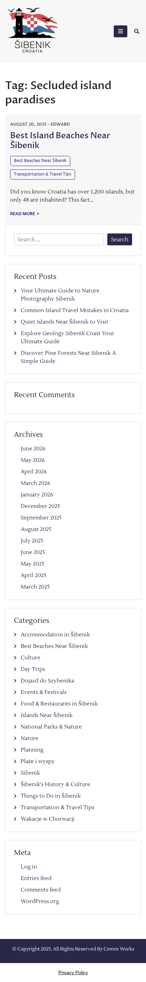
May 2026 (33, 460)
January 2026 (37, 494)
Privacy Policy (73, 972)
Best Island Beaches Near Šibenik (60, 140)
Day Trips (33, 669)
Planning (32, 749)
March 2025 (35, 587)
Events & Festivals (44, 692)
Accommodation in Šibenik (55, 634)
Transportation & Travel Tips (42, 174)
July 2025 (32, 540)
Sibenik (30, 773)
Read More (23, 214)
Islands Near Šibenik (47, 715)
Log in (29, 866)
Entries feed (36, 878)
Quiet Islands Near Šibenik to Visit (64, 322)
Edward (60, 124)
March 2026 (35, 483)
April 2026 (34, 471)
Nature (29, 738)
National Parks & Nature (51, 726)
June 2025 (33, 552)
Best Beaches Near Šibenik (40, 161)
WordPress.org (40, 901)
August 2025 (36, 529)
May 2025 (32, 563)
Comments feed (41, 889)
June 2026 (33, 448)
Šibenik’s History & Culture (55, 784)
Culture (30, 657)
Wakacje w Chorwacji (48, 819)
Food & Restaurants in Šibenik (59, 703)
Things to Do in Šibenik (51, 796)
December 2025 (40, 506)
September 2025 (41, 517)
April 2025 (34, 575)
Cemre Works (119, 949)
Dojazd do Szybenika (47, 680)
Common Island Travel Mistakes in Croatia (75, 310)
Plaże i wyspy (38, 761)
